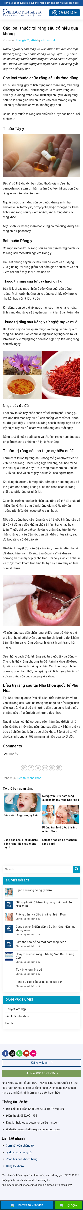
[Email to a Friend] (45, 768)
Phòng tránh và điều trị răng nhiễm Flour (41, 914)
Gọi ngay (71, 1205)
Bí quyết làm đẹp (15, 1009)
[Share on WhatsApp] (24, 768)
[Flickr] (33, 1053)
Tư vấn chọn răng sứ (29, 969)
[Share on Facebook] (31, 768)
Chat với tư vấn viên (30, 1205)
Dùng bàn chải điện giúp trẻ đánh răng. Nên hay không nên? (45, 928)
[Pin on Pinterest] (52, 768)
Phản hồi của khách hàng (21, 1159)
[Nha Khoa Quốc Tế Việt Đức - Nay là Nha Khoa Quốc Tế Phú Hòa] (22, 12)
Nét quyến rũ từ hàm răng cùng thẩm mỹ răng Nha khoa (44, 904)
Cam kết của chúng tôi (20, 1145)
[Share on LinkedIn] (59, 768)
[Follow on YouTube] (26, 1053)
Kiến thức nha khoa (29, 778)
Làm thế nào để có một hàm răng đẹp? (41, 942)
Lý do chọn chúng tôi (19, 1152)
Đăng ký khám (15, 1166)
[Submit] (76, 869)
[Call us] (19, 1053)
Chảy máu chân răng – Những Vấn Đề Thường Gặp (45, 955)
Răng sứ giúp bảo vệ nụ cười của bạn (39, 982)
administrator (49, 40)
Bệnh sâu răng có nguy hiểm (34, 890)
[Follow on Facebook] (5, 1053)
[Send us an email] (12, 1053)
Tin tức (9, 1023)
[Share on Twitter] (38, 768)
